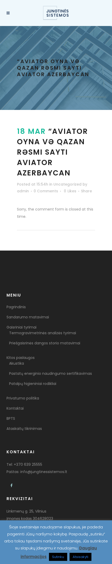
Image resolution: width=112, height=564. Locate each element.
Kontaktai (15, 408)
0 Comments (46, 191)
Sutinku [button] (58, 556)
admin (23, 191)
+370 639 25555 (28, 464)
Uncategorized (67, 184)
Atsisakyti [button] (80, 556)
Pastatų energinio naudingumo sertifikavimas (50, 373)
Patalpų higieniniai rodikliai (32, 383)
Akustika (16, 363)
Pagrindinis (16, 307)
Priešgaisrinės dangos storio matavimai (44, 343)
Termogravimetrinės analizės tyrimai (42, 333)
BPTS (11, 418)
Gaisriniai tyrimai (21, 327)
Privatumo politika (23, 398)
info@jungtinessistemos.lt (43, 471)
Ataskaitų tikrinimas (24, 428)
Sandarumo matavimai (28, 317)
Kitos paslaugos (21, 357)
